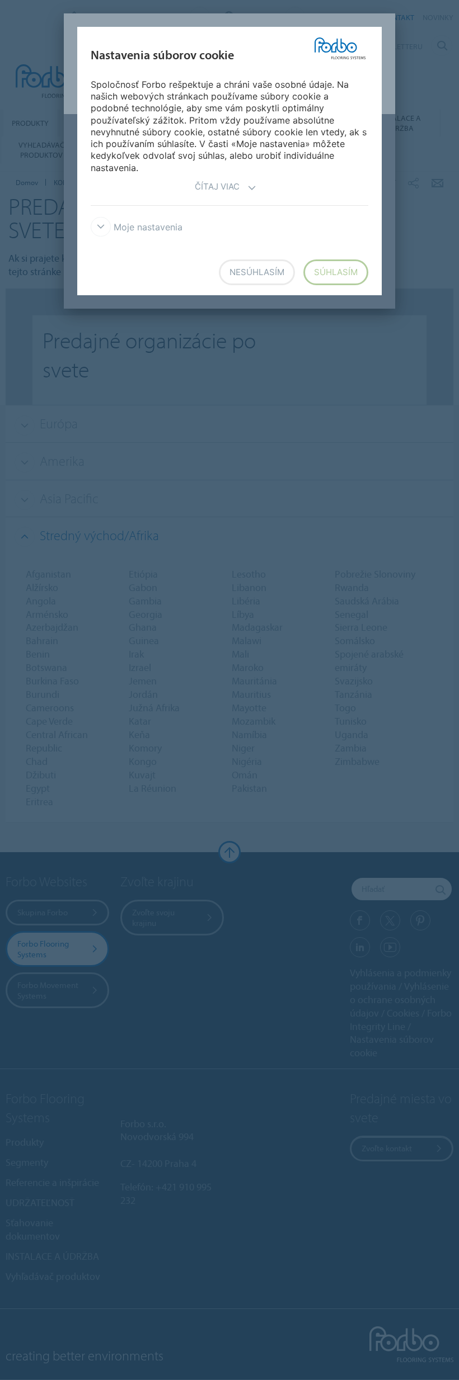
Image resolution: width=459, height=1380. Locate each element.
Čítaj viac (217, 186)
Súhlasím (336, 272)
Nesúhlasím (257, 272)
